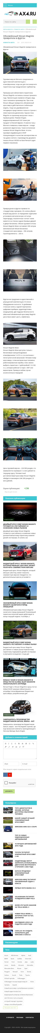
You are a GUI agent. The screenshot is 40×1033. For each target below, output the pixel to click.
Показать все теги (10, 1008)
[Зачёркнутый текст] (15, 743)
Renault (15, 972)
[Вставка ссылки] (33, 743)
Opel (25, 968)
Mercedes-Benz (9, 968)
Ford (13, 962)
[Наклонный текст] (8, 743)
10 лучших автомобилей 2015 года (25, 845)
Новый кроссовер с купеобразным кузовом (18, 988)
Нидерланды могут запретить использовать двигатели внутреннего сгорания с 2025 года (26, 864)
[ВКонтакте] (5, 775)
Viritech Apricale (9, 978)
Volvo (32, 982)
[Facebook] (11, 1022)
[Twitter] (18, 1022)
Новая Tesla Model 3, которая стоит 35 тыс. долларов (24, 916)
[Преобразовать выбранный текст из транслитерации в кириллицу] (20, 746)
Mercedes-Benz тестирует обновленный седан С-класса (25, 881)
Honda (19, 962)
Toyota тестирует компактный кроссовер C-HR (25, 854)
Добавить (9, 791)
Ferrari (6, 962)
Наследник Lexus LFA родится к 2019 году (24, 923)
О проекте (10, 1017)
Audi (29, 955)
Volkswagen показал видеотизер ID (15, 982)
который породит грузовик (13, 1001)
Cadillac (19, 959)
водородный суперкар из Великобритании (18, 995)
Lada (32, 962)
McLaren (21, 965)
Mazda (13, 965)
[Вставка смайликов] (29, 743)
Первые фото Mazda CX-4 (25, 888)
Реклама (19, 1017)
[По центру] (22, 743)
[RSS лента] (32, 1022)
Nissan (19, 968)
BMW (6, 959)
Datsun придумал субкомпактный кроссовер (22, 873)
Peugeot (7, 972)
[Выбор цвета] (9, 746)
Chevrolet (28, 959)
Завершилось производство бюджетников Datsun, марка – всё (18, 720)
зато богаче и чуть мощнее (13, 998)
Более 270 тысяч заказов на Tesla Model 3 (25, 906)
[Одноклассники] (21, 1022)
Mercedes (30, 965)
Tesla (20, 975)
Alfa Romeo (14, 955)
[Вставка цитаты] (16, 746)
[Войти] (35, 22)
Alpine (23, 955)
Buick (12, 959)
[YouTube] (28, 1022)
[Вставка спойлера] (23, 746)
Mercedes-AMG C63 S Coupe (26, 827)
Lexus (6, 965)
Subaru (6, 975)
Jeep (26, 962)
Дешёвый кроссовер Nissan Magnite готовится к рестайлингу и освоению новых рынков (19, 526)
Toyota (27, 975)
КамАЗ (14, 985)
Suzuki (14, 975)
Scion (22, 972)
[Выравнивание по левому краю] (19, 743)
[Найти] (28, 22)
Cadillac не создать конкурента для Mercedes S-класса (23, 933)
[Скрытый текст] (13, 746)
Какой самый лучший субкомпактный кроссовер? (25, 820)
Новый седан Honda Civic (12, 991)
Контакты (30, 1017)
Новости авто (8, 42)
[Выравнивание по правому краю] (26, 743)
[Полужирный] (5, 743)
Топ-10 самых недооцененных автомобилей (22, 837)
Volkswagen (21, 978)
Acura (6, 955)
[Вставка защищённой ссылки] (5, 746)
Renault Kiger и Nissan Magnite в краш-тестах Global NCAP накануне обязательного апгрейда (19, 682)
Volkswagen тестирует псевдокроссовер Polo (25, 898)
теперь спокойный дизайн (13, 1004)
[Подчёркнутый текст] (12, 743)
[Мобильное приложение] (7, 1022)
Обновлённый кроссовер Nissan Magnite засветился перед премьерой (18, 605)
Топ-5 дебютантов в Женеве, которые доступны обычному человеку (24, 811)
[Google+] (25, 1022)
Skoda (29, 972)
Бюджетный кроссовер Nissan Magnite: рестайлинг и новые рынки (19, 643)
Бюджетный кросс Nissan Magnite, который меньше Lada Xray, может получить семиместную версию (19, 565)
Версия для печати (10, 492)
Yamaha (6, 985)
